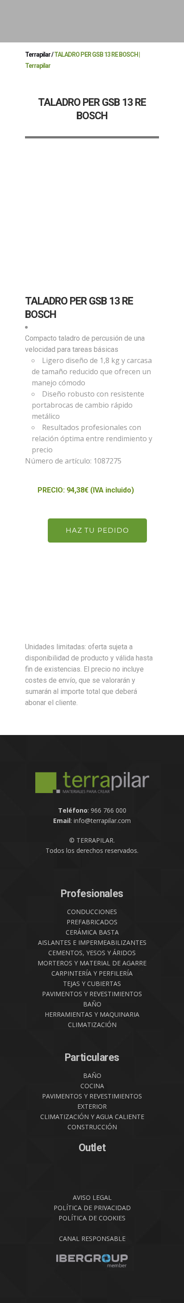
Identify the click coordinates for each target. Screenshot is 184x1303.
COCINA (92, 1086)
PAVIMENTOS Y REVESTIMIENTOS (92, 994)
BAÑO (92, 1004)
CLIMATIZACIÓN (92, 1024)
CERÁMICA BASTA (92, 932)
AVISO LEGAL (92, 1197)
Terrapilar (37, 54)
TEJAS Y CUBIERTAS (92, 983)
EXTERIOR (92, 1106)
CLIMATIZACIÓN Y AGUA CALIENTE (92, 1116)
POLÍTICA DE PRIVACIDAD (92, 1207)
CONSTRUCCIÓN (92, 1127)
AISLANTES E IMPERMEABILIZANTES (92, 942)
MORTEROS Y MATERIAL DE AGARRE (92, 963)
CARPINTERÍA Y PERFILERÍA (92, 973)
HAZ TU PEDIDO (97, 530)
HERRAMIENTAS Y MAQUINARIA (92, 1014)
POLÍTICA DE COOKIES (92, 1218)
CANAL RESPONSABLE (92, 1238)
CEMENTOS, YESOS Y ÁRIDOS (92, 952)
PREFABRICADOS (92, 922)
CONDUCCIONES (92, 911)
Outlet (92, 1148)
